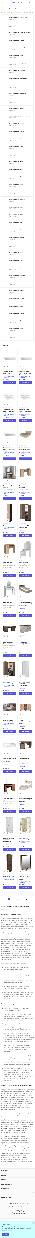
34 (26, 899)
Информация (6, 1193)
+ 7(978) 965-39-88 (13, 1203)
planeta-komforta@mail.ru (19, 1206)
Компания (5, 1188)
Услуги (4, 1179)
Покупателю (6, 1197)
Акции (3, 1175)
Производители (7, 1184)
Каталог (4, 1171)
